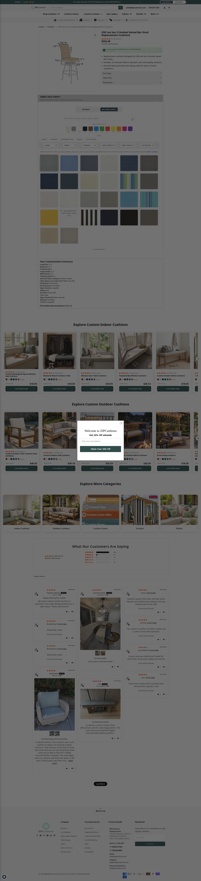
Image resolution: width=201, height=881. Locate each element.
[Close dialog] (121, 423)
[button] (4, 876)
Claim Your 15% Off (100, 449)
